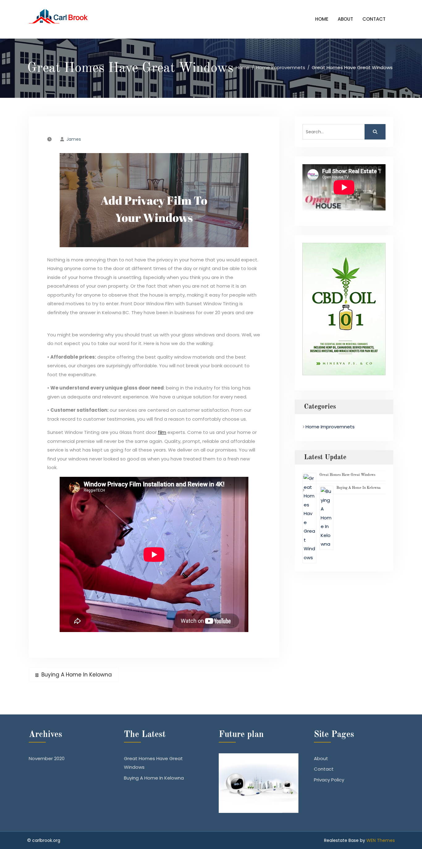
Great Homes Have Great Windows (347, 475)
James (73, 139)
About (345, 19)
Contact (374, 19)
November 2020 (47, 758)
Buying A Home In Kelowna (358, 488)
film (162, 432)
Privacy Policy (329, 779)
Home (321, 19)
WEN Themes (380, 840)
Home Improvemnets (330, 426)
